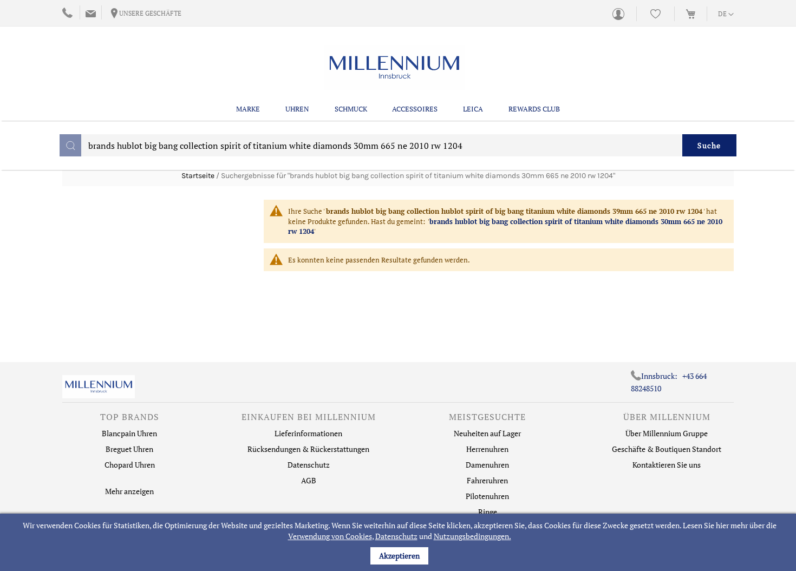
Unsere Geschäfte (150, 13)
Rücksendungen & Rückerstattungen (308, 449)
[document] (399, 542)
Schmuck (351, 109)
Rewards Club (534, 109)
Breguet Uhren (129, 449)
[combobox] (398, 145)
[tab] (129, 419)
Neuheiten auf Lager (487, 433)
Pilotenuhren (487, 496)
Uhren (297, 109)
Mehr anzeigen (129, 491)
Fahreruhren (487, 480)
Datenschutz (396, 536)
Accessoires (415, 109)
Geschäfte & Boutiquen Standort (666, 449)
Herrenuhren (487, 449)
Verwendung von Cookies (330, 536)
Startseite (197, 175)
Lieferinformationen (308, 433)
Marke (248, 109)
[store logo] (394, 67)
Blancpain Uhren (129, 433)
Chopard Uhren (130, 465)
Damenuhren (487, 465)
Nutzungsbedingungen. (472, 536)
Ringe (487, 512)
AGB (308, 480)
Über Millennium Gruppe (666, 433)
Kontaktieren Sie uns (666, 465)
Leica (473, 109)
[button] (726, 14)
